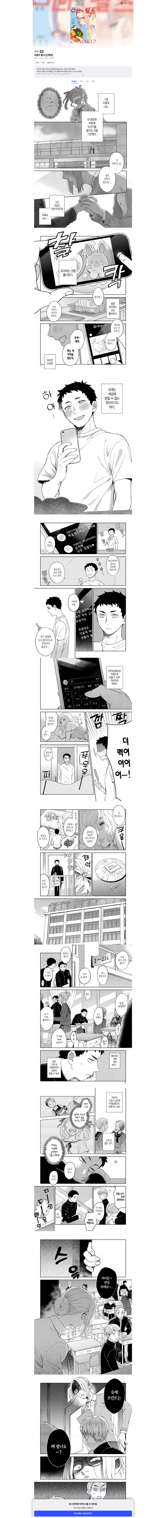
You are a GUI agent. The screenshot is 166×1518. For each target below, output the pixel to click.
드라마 (37, 63)
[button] (130, 3)
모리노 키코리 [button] (38, 58)
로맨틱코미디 (50, 63)
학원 (43, 63)
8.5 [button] (47, 58)
